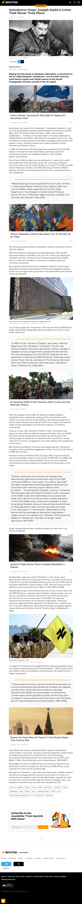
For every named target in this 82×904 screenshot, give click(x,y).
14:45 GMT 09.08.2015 (16, 17)
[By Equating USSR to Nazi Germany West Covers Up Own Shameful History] (41, 385)
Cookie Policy (38, 876)
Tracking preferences (8, 879)
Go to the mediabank (22, 58)
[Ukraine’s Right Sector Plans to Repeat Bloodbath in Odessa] (41, 548)
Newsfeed (20, 787)
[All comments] (3, 901)
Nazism (27, 791)
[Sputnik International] (10, 4)
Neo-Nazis (49, 795)
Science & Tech (48, 858)
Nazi (59, 791)
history (65, 787)
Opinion (12, 787)
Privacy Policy (48, 876)
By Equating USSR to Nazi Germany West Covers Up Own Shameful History (40, 403)
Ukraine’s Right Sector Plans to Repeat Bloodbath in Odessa (37, 565)
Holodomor (57, 787)
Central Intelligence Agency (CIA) (19, 795)
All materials (12, 69)
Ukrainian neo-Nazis (43, 791)
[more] (70, 122)
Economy (28, 858)
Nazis (21, 791)
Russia (27, 787)
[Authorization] (70, 2)
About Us (4, 876)
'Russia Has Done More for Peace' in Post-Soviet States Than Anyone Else (39, 739)
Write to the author (22, 69)
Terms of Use (20, 876)
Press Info (11, 876)
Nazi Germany (40, 795)
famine (53, 791)
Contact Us (29, 876)
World (3, 858)
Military (37, 858)
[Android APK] (7, 885)
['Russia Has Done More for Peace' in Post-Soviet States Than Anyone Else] (41, 721)
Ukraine (34, 787)
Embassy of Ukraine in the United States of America (29, 323)
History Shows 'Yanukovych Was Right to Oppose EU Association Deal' (38, 116)
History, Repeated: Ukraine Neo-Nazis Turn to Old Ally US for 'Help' (40, 235)
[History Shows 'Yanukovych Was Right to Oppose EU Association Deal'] (41, 99)
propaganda (13, 791)
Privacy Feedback (60, 876)
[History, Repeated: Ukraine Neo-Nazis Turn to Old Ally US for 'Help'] (41, 217)
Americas (12, 858)
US (32, 795)
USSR (40, 787)
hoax (33, 791)
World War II (47, 787)
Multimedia (60, 858)
